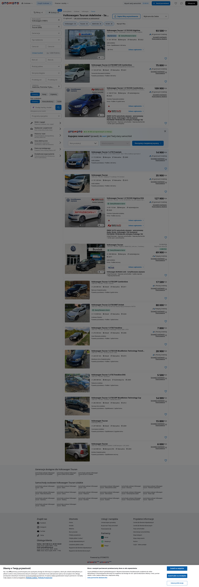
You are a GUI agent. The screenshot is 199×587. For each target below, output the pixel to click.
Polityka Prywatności (45, 578)
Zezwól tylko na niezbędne (177, 576)
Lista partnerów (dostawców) (97, 578)
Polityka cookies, (32, 578)
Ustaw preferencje (177, 583)
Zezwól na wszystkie (177, 568)
